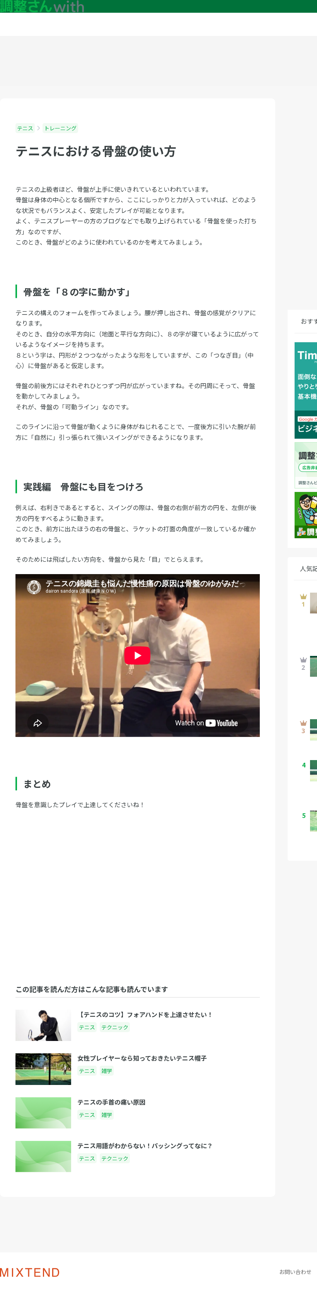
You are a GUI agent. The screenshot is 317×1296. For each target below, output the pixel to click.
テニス (25, 128)
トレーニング (60, 128)
